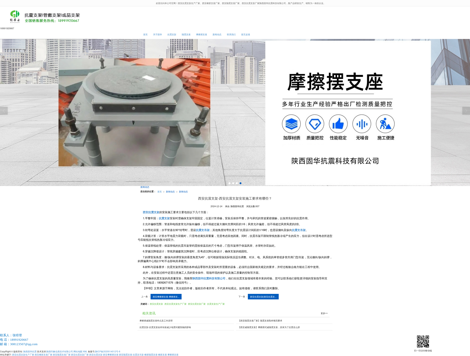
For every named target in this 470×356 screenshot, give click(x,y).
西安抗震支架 (156, 303)
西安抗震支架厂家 (197, 303)
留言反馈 (245, 34)
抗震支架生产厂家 (216, 303)
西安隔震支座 (125, 354)
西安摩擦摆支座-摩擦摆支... (166, 296)
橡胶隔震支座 (151, 354)
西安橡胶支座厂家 (43, 354)
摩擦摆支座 (201, 34)
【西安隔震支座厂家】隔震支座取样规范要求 (260, 320)
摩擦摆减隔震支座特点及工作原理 (156, 320)
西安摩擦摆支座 (110, 354)
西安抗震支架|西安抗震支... (263, 296)
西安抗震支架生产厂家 (175, 303)
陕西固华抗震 (30, 351)
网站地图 (77, 351)
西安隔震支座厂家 (61, 354)
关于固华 (157, 34)
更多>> (324, 313)
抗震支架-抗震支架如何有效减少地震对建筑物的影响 (165, 327)
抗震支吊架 (138, 354)
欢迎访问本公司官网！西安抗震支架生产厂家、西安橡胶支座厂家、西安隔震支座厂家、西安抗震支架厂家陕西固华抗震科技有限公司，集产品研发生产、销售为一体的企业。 (241, 3)
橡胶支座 (162, 354)
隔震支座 (186, 34)
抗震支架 (171, 34)
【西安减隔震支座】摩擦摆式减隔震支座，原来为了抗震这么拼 (269, 327)
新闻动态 (217, 34)
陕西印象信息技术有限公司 (59, 351)
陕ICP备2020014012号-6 (107, 351)
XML (85, 351)
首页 (145, 34)
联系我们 (231, 34)
